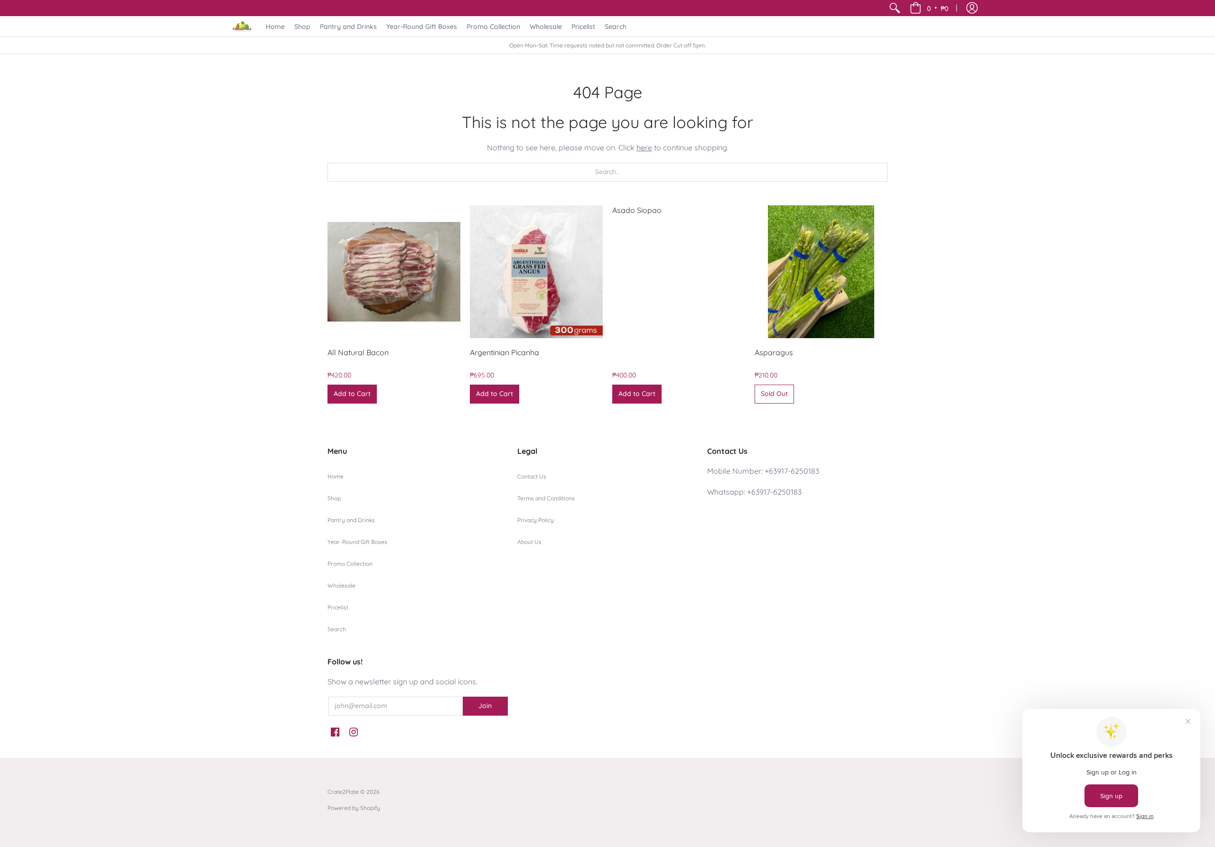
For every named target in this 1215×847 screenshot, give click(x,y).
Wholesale (341, 585)
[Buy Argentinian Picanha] (536, 271)
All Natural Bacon (358, 352)
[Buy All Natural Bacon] (393, 271)
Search (336, 629)
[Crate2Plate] (242, 26)
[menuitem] (894, 8)
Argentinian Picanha (504, 352)
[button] (929, 8)
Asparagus (774, 352)
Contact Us (531, 476)
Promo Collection (350, 563)
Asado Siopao (637, 210)
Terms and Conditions (546, 498)
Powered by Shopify (353, 807)
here (644, 147)
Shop (334, 498)
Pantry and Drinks (351, 520)
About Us (529, 541)
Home (335, 476)
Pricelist (337, 607)
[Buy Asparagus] (821, 271)
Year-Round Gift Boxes (357, 541)
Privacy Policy (535, 520)
